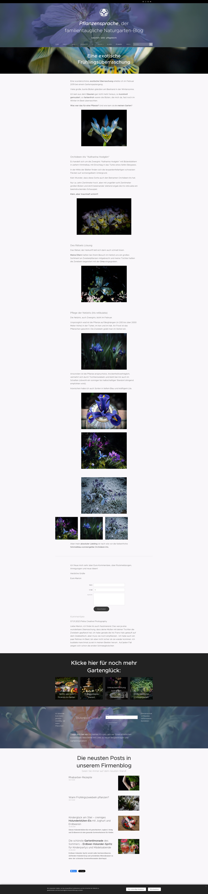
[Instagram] (146, 1)
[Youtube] (151, 1)
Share (74, 871)
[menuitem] (58, 44)
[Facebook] (143, 1)
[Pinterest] (148, 1)
